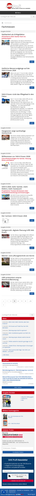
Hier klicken (19, 476)
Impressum (12, 492)
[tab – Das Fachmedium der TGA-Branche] (5, 417)
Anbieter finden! (18, 452)
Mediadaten (12, 490)
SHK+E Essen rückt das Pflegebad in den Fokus (18, 95)
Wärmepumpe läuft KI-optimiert (15, 330)
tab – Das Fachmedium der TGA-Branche (15, 417)
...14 (30, 301)
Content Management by (8, 494)
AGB (32, 490)
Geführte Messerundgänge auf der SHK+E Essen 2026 (16, 69)
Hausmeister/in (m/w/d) (10, 363)
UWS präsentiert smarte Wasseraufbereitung (11, 278)
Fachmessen (8, 23)
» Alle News (6, 355)
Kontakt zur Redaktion (23, 490)
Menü (19, 13)
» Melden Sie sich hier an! (18, 481)
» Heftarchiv (24, 398)
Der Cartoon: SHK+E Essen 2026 (14, 216)
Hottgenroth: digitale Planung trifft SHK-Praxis (18, 231)
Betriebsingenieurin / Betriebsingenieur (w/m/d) (18, 370)
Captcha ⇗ (24, 478)
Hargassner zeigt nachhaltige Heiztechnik (14, 132)
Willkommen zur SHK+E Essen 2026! (16, 156)
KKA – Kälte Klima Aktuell (14, 423)
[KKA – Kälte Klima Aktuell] (5, 423)
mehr (31, 62)
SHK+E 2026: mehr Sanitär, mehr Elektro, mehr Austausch (15, 188)
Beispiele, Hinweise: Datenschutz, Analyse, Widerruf (15, 484)
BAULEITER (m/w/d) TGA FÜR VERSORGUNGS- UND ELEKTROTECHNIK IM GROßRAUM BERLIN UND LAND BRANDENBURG (18, 378)
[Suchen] (33, 16)
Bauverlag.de (31, 494)
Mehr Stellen (18, 387)
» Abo (22, 400)
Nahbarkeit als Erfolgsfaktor (13, 34)
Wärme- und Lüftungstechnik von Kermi (18, 256)
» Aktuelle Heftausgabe (27, 397)
